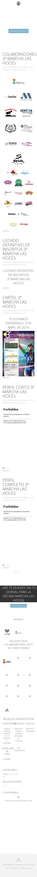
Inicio (18, 861)
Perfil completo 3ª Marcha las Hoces (16, 486)
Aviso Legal (26, 868)
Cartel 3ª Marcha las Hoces (15, 302)
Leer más (6, 231)
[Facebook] (3, 786)
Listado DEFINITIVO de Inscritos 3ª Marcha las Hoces (16, 249)
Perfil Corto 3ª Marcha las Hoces (18, 391)
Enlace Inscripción (18, 31)
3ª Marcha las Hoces (19, 70)
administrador (16, 67)
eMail (4, 776)
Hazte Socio (12, 868)
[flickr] (7, 786)
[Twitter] (5, 786)
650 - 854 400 (13, 774)
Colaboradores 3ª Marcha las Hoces (20, 58)
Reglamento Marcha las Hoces (19, 865)
